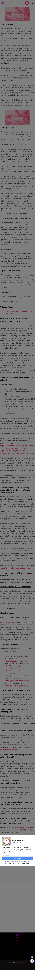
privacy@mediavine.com (9, 750)
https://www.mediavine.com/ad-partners (15, 568)
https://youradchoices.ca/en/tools (17, 676)
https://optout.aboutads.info (15, 661)
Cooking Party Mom (20, 962)
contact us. (18, 301)
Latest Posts (18, 946)
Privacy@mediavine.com (24, 827)
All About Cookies (9, 622)
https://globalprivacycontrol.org (16, 686)
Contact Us (17, 951)
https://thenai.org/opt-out (14, 666)
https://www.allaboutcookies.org (12, 446)
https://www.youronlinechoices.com (18, 671)
